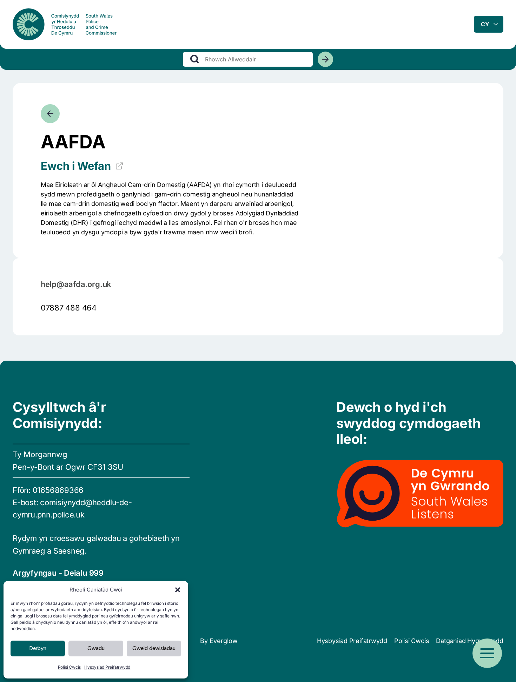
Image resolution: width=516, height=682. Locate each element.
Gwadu (96, 648)
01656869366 (58, 490)
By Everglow (219, 640)
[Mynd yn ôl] (50, 113)
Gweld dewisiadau (154, 648)
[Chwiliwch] (325, 59)
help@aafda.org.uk (76, 284)
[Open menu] (487, 653)
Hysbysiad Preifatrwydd (107, 667)
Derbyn (37, 648)
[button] (177, 589)
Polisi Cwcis (69, 667)
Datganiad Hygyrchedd (469, 640)
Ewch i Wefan (76, 165)
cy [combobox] (485, 24)
